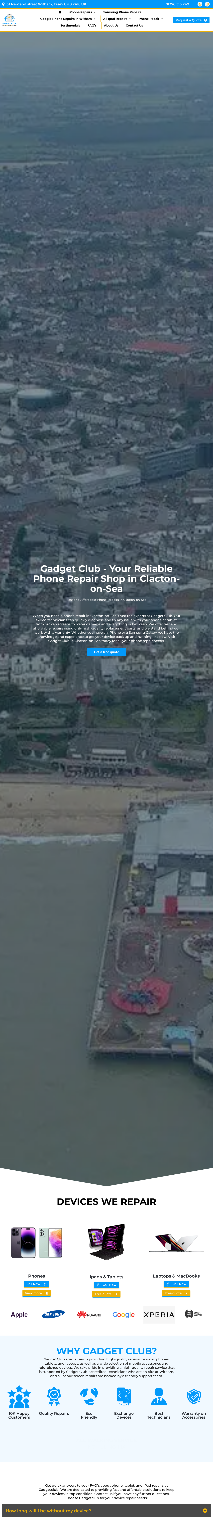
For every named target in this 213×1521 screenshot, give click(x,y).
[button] (106, 1510)
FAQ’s (92, 25)
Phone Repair (149, 19)
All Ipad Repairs (115, 19)
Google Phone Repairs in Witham (66, 19)
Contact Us (134, 25)
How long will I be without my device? (48, 1510)
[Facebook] (200, 4)
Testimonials (70, 25)
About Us (111, 25)
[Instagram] (207, 4)
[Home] (59, 12)
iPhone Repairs (80, 12)
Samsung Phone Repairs (122, 12)
